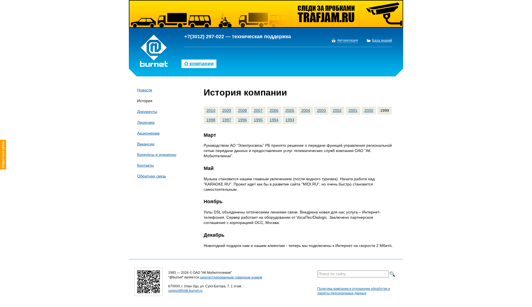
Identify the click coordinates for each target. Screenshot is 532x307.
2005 (289, 110)
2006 (274, 110)
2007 (258, 110)
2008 (242, 110)
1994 (274, 120)
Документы (147, 111)
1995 (258, 120)
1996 (242, 120)
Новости (144, 90)
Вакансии (145, 144)
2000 (368, 110)
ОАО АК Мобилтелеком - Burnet (154, 51)
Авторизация (347, 40)
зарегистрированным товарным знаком (231, 277)
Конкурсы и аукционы (156, 154)
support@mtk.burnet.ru (185, 291)
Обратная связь (151, 176)
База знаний (382, 40)
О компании (199, 63)
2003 (321, 110)
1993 (289, 120)
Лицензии (146, 122)
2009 (226, 110)
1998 (210, 120)
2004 (305, 110)
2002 (337, 110)
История (144, 101)
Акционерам (148, 133)
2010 (210, 110)
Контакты (145, 165)
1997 (226, 120)
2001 (353, 110)
